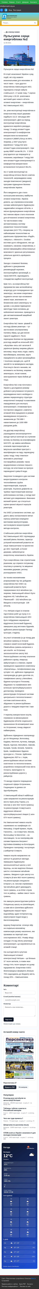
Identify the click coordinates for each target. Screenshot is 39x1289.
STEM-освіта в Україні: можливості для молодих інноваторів (19, 1134)
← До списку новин (12, 32)
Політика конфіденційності (10, 1286)
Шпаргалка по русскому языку (16, 1125)
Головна (4, 2)
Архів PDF (22, 1284)
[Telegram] (5, 10)
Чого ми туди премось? (13, 1118)
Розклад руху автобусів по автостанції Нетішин (14, 1099)
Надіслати (8, 1019)
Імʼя (5, 989)
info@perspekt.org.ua (7, 6)
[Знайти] (35, 22)
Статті (18, 2)
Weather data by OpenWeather (11, 1266)
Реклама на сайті (25, 1286)
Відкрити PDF (10, 1087)
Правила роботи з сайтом (10, 1284)
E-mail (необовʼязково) (12, 996)
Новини (11, 2)
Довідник (25, 2)
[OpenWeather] (30, 1147)
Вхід (10, 10)
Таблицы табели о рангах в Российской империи (14, 1109)
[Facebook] (1, 10)
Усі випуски (23, 1087)
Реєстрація (17, 10)
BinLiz (33, 1278)
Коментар (7, 1004)
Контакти (33, 2)
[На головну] (9, 16)
